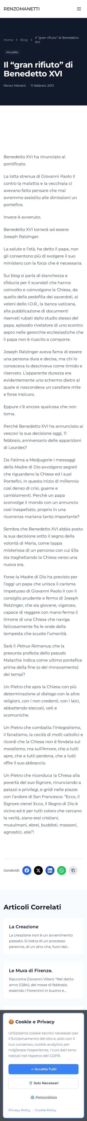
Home (8, 40)
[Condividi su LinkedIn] (50, 870)
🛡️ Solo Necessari (43, 1083)
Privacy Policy (19, 1110)
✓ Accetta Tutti (43, 1069)
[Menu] (79, 8)
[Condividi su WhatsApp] (61, 870)
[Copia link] (73, 870)
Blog (24, 40)
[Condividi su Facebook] (26, 870)
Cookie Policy (45, 1110)
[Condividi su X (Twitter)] (38, 870)
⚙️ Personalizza (43, 1097)
